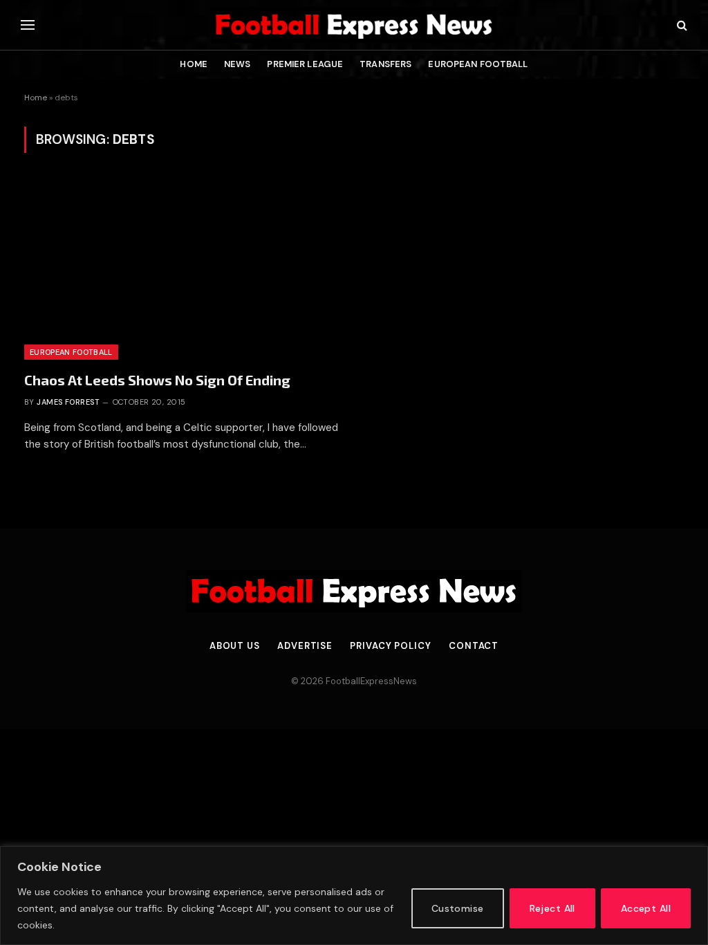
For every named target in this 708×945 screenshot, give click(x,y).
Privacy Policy (390, 646)
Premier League (305, 64)
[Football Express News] (354, 25)
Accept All (646, 908)
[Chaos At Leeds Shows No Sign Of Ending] (183, 270)
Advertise (305, 646)
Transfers (385, 64)
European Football (478, 64)
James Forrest (68, 402)
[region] (354, 895)
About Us (234, 646)
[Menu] (28, 25)
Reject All (552, 908)
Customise (457, 908)
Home (193, 64)
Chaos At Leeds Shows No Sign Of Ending (157, 379)
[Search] (680, 25)
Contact (474, 646)
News (237, 64)
